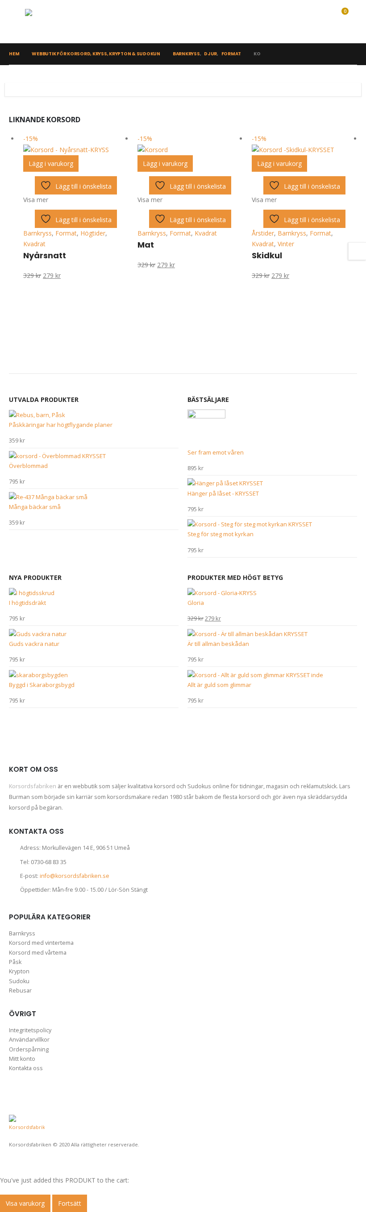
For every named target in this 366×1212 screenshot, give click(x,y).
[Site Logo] (54, 21)
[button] (17, 21)
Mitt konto (22, 1059)
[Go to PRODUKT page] (94, 415)
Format (66, 233)
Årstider (263, 233)
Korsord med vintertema (41, 943)
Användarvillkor (29, 1039)
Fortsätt (69, 1203)
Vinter (286, 244)
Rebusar (20, 990)
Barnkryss (37, 233)
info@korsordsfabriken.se (74, 876)
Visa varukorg (25, 1203)
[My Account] (302, 21)
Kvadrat (34, 244)
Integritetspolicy (30, 1030)
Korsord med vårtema (38, 952)
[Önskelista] (319, 21)
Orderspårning (29, 1049)
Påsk (15, 962)
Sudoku (19, 981)
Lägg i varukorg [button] (51, 163)
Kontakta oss (26, 1068)
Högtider (92, 233)
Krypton (19, 971)
